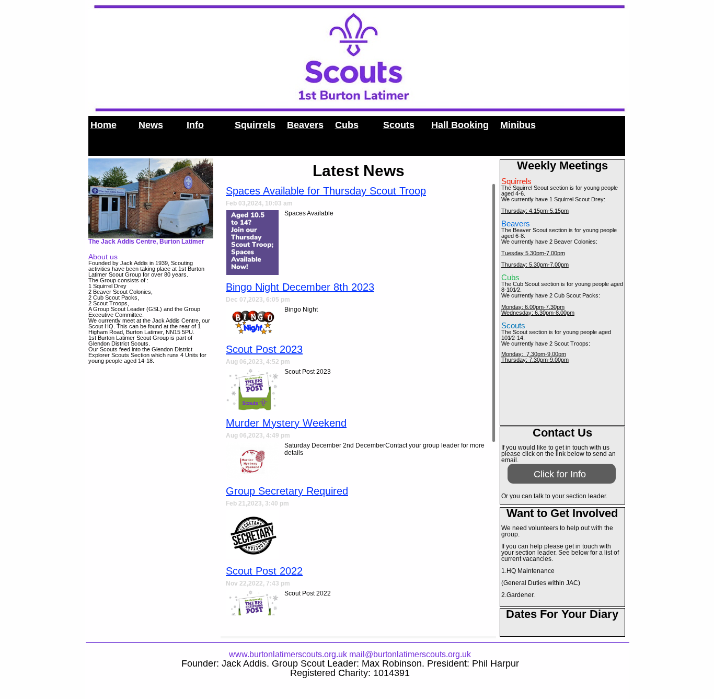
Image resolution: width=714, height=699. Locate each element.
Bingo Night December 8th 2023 (300, 287)
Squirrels (255, 125)
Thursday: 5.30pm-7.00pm (535, 264)
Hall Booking (460, 125)
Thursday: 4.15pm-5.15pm (535, 211)
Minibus (518, 125)
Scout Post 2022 (264, 571)
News (151, 125)
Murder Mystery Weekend (286, 423)
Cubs (347, 125)
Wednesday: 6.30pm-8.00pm (537, 313)
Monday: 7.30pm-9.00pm (533, 354)
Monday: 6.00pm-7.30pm (533, 307)
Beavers (305, 125)
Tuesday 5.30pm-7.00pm (533, 253)
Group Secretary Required (287, 491)
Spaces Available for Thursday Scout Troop (326, 191)
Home (103, 125)
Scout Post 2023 (264, 349)
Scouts (398, 125)
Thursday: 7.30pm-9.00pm (535, 360)
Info (195, 125)
